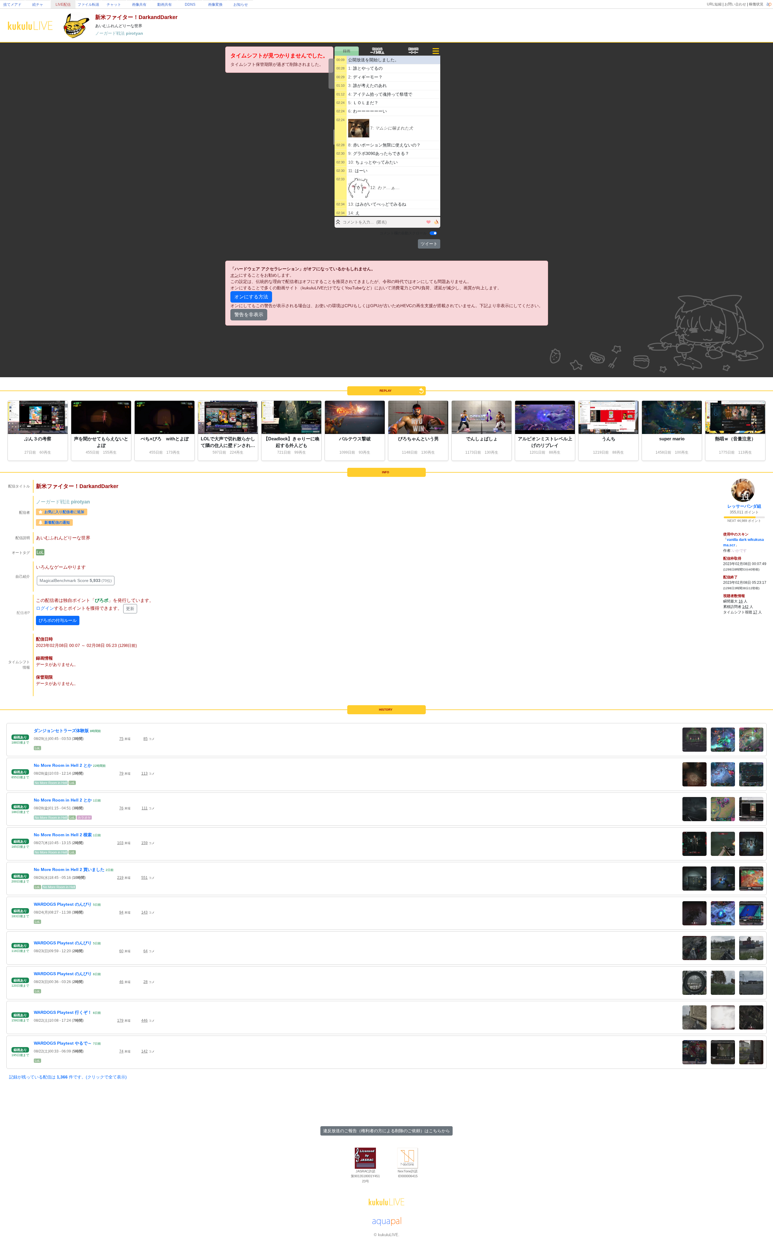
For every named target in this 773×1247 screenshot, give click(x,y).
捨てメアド (12, 4)
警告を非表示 (248, 314)
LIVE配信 (63, 4)
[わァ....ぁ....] (358, 187)
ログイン (45, 608)
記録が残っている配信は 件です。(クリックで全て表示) (68, 1077)
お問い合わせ (735, 4)
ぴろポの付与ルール (58, 620)
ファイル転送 (88, 4)
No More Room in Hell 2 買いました (69, 869)
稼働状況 (756, 4)
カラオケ (84, 817)
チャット (114, 4)
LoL (40, 552)
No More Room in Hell (51, 783)
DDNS (190, 4)
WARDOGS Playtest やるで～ (63, 1043)
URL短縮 (714, 4)
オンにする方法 (251, 296)
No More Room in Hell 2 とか (63, 765)
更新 (130, 608)
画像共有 (139, 4)
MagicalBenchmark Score (76, 580)
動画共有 (164, 4)
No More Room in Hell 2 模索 (63, 834)
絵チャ (37, 4)
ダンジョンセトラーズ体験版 (61, 730)
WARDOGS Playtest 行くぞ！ (63, 1012)
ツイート (429, 243)
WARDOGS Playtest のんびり (63, 904)
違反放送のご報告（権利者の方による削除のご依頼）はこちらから (386, 1130)
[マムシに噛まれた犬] (358, 128)
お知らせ (240, 4)
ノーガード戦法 (110, 33)
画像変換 (215, 4)
